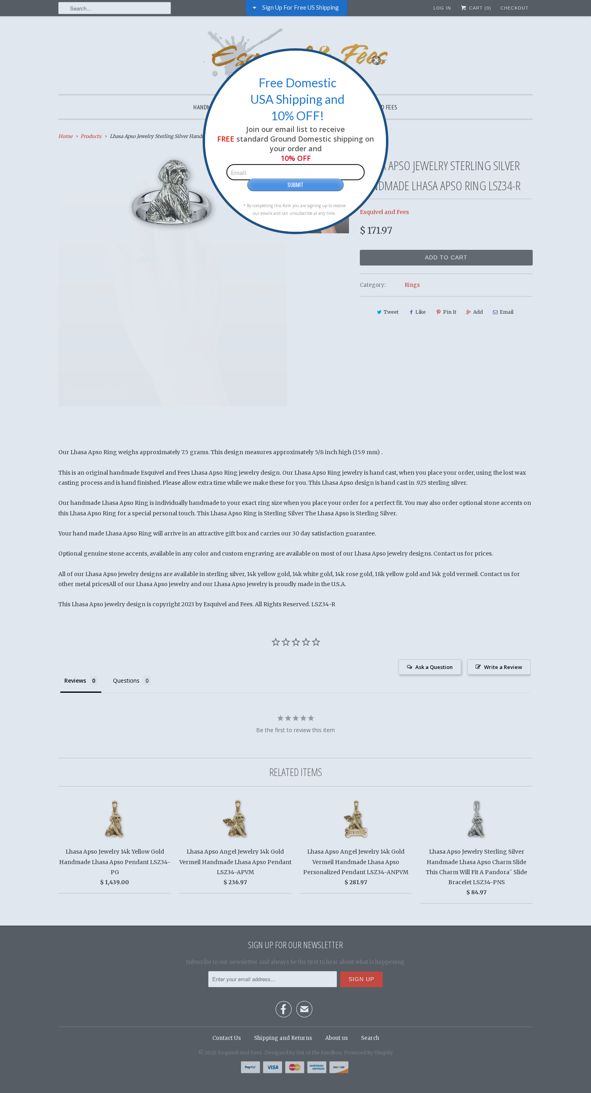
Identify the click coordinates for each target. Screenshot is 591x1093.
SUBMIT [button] (295, 185)
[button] (376, 60)
